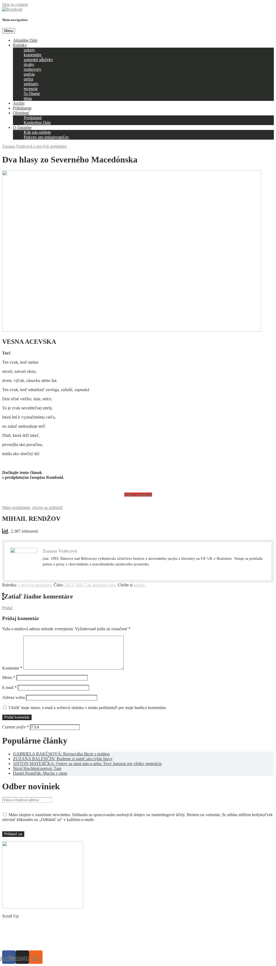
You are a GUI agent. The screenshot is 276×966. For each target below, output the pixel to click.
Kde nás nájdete (37, 132)
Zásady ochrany (113, 943)
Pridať (7, 608)
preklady (31, 84)
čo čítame (32, 93)
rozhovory (32, 69)
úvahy (29, 64)
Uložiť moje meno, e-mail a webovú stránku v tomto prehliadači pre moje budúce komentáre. (88, 707)
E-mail (9, 687)
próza (28, 79)
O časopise (22, 127)
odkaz (139, 585)
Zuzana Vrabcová (17, 146)
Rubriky (20, 45)
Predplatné (33, 117)
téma (28, 98)
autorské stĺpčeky (38, 59)
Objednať (21, 113)
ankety (29, 50)
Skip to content (15, 4)
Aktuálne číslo (25, 40)
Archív (19, 103)
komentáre (33, 54)
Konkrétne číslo (37, 122)
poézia (29, 74)
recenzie (31, 88)
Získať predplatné (138, 495)
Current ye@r (15, 727)
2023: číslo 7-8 (77, 585)
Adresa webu (13, 697)
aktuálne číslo (103, 585)
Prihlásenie (22, 108)
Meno (8, 677)
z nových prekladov (50, 146)
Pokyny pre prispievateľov (46, 137)
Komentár (12, 668)
